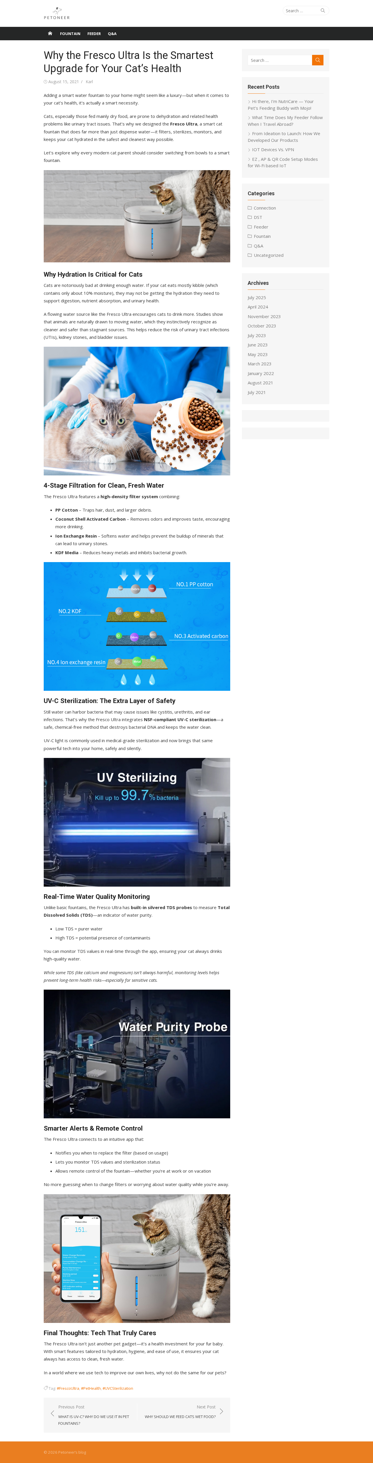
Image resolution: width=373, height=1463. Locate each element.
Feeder (94, 33)
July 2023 (257, 335)
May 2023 (258, 354)
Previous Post (93, 1415)
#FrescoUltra (68, 1388)
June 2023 (258, 345)
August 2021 (260, 383)
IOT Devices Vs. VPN (273, 149)
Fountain (70, 33)
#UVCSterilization (118, 1388)
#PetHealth (91, 1388)
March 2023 (260, 364)
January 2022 (261, 373)
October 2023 (262, 326)
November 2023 (264, 316)
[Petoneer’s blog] (50, 33)
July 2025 (257, 297)
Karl (89, 81)
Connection (265, 208)
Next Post (180, 1412)
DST (258, 217)
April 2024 (258, 307)
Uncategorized (269, 255)
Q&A (112, 33)
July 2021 (257, 392)
